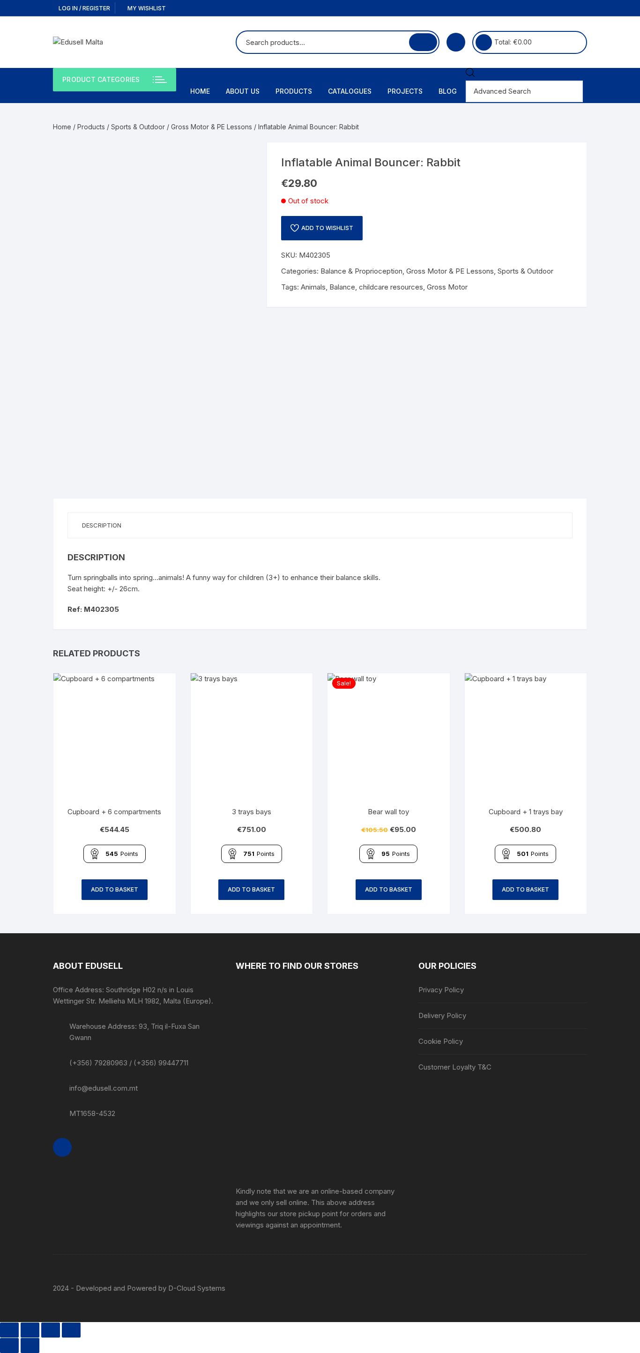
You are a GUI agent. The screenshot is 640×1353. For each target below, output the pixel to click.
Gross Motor (447, 286)
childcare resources (391, 286)
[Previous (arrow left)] (9, 1345)
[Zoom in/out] (9, 1330)
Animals (313, 286)
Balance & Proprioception (361, 271)
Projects (405, 91)
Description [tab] (101, 525)
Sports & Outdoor (138, 127)
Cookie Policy (440, 1041)
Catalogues (350, 91)
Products (293, 91)
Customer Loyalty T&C (454, 1067)
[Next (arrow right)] (30, 1345)
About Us (243, 91)
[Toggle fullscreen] (30, 1330)
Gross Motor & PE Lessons (211, 127)
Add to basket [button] (114, 889)
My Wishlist (146, 8)
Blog (448, 91)
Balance (342, 286)
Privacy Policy (441, 989)
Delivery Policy (442, 1015)
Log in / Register (83, 8)
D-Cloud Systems (196, 1288)
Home (200, 91)
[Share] (50, 1330)
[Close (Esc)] (71, 1330)
